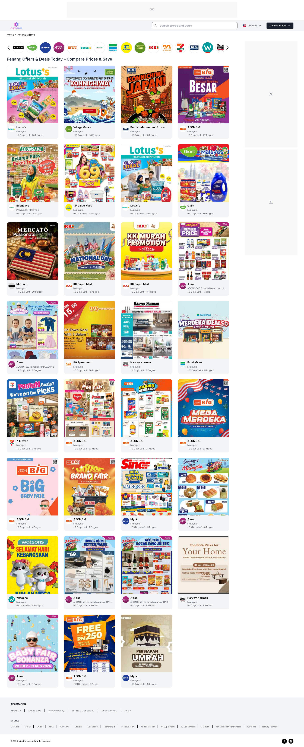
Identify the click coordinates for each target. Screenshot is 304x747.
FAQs (128, 710)
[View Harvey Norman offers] (221, 48)
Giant (27, 726)
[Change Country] (244, 25)
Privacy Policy (56, 710)
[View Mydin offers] (45, 48)
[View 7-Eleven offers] (180, 48)
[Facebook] (284, 741)
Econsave (93, 726)
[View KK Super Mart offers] (153, 48)
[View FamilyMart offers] (113, 48)
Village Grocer (148, 726)
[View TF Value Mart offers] (126, 48)
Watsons (251, 726)
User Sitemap (109, 710)
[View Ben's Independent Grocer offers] (194, 48)
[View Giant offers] (32, 48)
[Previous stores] (9, 48)
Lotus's (78, 726)
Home (10, 34)
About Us (16, 710)
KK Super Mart (168, 726)
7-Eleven (205, 726)
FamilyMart (109, 726)
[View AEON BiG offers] (72, 48)
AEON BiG (64, 726)
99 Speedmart (188, 726)
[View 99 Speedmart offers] (167, 48)
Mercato (15, 726)
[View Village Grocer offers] (140, 48)
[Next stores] (228, 48)
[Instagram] (291, 741)
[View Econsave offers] (99, 48)
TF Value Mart (127, 726)
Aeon (51, 726)
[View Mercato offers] (18, 48)
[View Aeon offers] (59, 48)
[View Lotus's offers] (86, 48)
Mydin (40, 726)
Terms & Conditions (83, 710)
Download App (278, 25)
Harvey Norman (270, 726)
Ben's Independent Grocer (228, 726)
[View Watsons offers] (208, 48)
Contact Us (34, 710)
